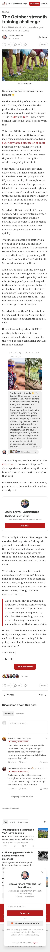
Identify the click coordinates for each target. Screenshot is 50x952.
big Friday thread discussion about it (23, 142)
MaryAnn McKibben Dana (20, 768)
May (15, 116)
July (25, 116)
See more (36, 446)
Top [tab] (5, 822)
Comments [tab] (8, 713)
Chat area (7, 464)
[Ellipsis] (46, 738)
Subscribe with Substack (27, 923)
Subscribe (34, 4)
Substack (12, 946)
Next (41, 695)
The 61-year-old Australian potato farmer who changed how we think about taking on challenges (18, 863)
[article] (25, 837)
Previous (10, 695)
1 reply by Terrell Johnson (22, 796)
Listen (44, 37)
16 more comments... (11, 808)
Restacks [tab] (20, 713)
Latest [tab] (12, 822)
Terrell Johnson (16, 36)
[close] (42, 872)
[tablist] (13, 713)
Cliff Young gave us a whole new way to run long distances (17, 855)
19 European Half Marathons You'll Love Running (18, 831)
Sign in (44, 4)
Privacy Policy (33, 935)
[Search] (45, 822)
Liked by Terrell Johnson (19, 742)
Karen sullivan (14, 738)
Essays (5, 12)
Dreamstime (26, 83)
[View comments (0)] (14, 845)
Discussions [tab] (23, 822)
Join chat (25, 525)
